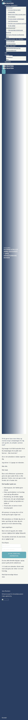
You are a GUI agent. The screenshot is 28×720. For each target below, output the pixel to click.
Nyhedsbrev (9, 57)
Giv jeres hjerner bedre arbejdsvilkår (14, 11)
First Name (5, 543)
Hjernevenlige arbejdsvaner (15, 30)
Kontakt (8, 61)
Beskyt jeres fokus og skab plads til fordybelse (17, 15)
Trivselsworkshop (10, 43)
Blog (7, 59)
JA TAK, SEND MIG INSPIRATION (14, 555)
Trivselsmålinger (10, 41)
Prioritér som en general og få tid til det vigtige (17, 24)
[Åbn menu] (4, 71)
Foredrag (8, 32)
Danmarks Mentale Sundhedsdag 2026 (15, 36)
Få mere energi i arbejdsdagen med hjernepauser (16, 20)
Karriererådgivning (11, 50)
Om (6, 52)
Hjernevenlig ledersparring (13, 48)
